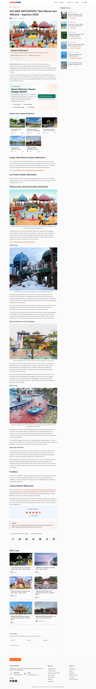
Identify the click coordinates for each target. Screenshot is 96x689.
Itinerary (61, 2)
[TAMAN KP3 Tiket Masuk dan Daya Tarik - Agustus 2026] (45, 559)
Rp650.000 (73, 18)
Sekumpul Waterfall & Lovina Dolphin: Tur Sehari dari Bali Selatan (75, 16)
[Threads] (26, 539)
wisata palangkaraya (36, 533)
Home (55, 2)
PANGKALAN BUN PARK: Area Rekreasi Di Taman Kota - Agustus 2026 (45, 592)
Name (13, 640)
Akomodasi (51, 681)
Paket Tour (70, 2)
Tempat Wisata (52, 671)
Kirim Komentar (15, 659)
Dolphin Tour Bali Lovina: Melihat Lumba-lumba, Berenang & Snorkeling (76, 46)
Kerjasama (71, 673)
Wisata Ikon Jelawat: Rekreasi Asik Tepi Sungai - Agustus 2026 (20, 591)
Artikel (77, 2)
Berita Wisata (51, 677)
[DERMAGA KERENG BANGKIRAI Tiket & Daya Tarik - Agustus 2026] (45, 608)
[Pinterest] (47, 539)
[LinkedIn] (53, 539)
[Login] (85, 2)
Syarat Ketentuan (73, 679)
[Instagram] (16, 681)
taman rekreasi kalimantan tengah (19, 533)
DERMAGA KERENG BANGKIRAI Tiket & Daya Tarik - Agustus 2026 (46, 617)
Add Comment (15, 645)
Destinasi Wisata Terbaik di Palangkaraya (24, 242)
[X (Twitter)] (40, 539)
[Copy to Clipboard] (13, 539)
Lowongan (71, 677)
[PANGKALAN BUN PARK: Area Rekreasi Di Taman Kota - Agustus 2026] (45, 582)
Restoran (50, 679)
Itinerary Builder (52, 668)
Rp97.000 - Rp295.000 (75, 48)
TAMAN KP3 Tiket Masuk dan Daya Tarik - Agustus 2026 (45, 568)
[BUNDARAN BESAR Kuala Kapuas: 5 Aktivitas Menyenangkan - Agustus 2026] (21, 608)
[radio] (27, 512)
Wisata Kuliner (51, 675)
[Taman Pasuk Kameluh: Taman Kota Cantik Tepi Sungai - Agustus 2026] (21, 559)
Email (29, 640)
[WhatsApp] (19, 539)
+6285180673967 (18, 675)
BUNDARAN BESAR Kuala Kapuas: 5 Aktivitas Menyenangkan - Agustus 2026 (20, 618)
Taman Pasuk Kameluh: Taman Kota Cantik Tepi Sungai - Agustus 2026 (21, 568)
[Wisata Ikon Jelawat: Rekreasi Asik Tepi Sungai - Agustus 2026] (21, 582)
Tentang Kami (72, 668)
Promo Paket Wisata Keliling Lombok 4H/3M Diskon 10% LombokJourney (75, 64)
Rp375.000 (73, 28)
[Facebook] (33, 539)
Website (46, 640)
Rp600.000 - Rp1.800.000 (76, 58)
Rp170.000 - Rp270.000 (76, 38)
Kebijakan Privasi (73, 675)
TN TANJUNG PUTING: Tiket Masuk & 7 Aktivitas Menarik (28, 170)
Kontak (71, 671)
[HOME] (10, 7)
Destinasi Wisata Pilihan (54, 673)
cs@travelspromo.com (33, 675)
